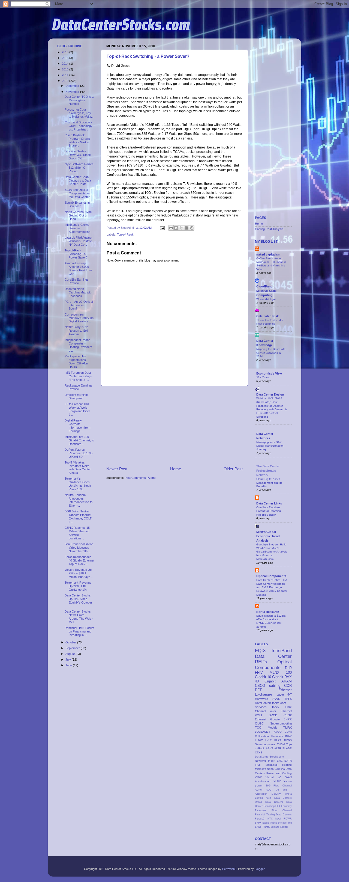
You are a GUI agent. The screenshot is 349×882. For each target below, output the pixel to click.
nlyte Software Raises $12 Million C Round (79, 167)
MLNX (274, 672)
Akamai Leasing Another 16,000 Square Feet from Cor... (78, 268)
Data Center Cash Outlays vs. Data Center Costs (78, 180)
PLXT (277, 740)
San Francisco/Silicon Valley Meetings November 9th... (79, 547)
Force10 (259, 818)
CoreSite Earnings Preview (77, 281)
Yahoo (288, 781)
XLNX (277, 781)
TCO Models (266, 727)
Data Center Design (270, 394)
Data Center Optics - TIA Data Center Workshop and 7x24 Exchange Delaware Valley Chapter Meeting (271, 587)
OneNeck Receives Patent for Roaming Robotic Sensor (268, 511)
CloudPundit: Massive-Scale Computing (266, 291)
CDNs (288, 731)
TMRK (287, 727)
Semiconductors (265, 744)
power (259, 785)
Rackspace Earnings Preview (78, 387)
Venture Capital (279, 826)
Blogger (259, 869)
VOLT (259, 715)
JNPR (288, 719)
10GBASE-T (262, 731)
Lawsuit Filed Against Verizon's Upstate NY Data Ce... (78, 241)
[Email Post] (162, 227)
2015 (65, 58)
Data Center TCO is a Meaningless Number (79, 100)
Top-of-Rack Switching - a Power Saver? (148, 56)
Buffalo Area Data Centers (273, 798)
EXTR (288, 760)
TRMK (266, 826)
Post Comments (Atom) (140, 477)
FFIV (259, 672)
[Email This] (171, 228)
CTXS (258, 752)
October (71, 642)
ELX (277, 806)
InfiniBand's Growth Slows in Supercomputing (77, 228)
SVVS (276, 698)
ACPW (259, 789)
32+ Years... (264, 377)
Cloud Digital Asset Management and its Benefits (269, 482)
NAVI (278, 818)
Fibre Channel (282, 810)
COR (288, 686)
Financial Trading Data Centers (273, 814)
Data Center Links (269, 503)
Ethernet (260, 719)
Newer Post (116, 469)
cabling (274, 686)
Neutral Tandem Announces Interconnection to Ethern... (78, 500)
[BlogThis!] (176, 228)
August (70, 653)
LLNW (259, 740)
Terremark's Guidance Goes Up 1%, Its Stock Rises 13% (78, 484)
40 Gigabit (265, 681)
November (72, 91)
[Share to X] (181, 228)
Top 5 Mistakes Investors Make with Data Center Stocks (78, 468)
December (72, 85)
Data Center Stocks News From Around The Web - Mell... (79, 617)
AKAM (286, 681)
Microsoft (260, 768)
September (73, 648)
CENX (288, 715)
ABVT (269, 748)
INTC (270, 818)
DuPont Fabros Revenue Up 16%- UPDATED (79, 453)
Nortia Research (267, 611)
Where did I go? (266, 299)
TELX (288, 698)
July (68, 659)
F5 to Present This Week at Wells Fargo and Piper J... (77, 409)
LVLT (268, 740)
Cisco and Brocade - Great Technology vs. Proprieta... (78, 126)
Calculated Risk (267, 316)
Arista (288, 793)
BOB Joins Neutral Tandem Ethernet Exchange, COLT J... (78, 517)
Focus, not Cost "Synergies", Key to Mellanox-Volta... (79, 113)
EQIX (260, 650)
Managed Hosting (279, 764)
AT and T (284, 789)
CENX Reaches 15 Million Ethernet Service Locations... (77, 533)
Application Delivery (268, 793)
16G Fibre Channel (279, 785)
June (69, 665)
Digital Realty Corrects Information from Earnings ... (77, 426)
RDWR (288, 818)
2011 (65, 75)
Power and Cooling (279, 773)
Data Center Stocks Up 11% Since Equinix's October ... (78, 601)
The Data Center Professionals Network (267, 471)
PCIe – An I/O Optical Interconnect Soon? (79, 305)
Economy (286, 806)
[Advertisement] (174, 426)
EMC (280, 760)
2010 (65, 80)
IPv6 (258, 764)
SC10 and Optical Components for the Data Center (77, 193)
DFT (258, 690)
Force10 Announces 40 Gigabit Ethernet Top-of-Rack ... (79, 560)
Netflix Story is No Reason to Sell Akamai (76, 330)
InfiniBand (282, 650)
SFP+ (258, 822)
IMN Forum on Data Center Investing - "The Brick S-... (78, 376)
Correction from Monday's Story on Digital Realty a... (79, 318)
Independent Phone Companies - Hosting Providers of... (78, 345)
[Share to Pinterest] (191, 228)
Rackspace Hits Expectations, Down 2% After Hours (76, 362)
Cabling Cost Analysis (269, 229)
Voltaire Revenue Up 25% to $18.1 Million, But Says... (79, 573)
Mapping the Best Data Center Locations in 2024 (270, 353)
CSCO (260, 686)
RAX (288, 677)
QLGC (259, 723)
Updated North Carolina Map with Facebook (78, 292)
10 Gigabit (275, 677)
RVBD (288, 740)
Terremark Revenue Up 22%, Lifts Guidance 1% (78, 586)
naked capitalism (268, 254)
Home (175, 469)
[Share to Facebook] (186, 228)
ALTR (277, 748)
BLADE (287, 748)
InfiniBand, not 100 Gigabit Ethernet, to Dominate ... (79, 440)
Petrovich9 (229, 869)
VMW (258, 777)
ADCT (269, 789)
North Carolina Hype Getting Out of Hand (78, 215)
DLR (288, 668)
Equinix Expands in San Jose (77, 204)
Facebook (260, 810)
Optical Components (271, 576)
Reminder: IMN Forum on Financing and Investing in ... (79, 631)
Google (275, 719)
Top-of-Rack (125, 234)
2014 (65, 63)
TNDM (281, 744)
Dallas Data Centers (269, 802)
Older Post (233, 469)
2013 (65, 69)
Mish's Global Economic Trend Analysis (268, 536)
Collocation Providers (269, 736)
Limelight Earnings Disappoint (77, 396)
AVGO (278, 731)
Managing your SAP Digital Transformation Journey (270, 446)
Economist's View (269, 373)
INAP (288, 736)
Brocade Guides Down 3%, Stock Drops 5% (78, 155)
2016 (65, 52)
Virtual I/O (273, 777)
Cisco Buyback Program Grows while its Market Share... (77, 140)
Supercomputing (281, 723)
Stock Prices (269, 822)
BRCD (273, 715)
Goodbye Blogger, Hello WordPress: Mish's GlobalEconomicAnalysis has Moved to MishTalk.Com (271, 551)
